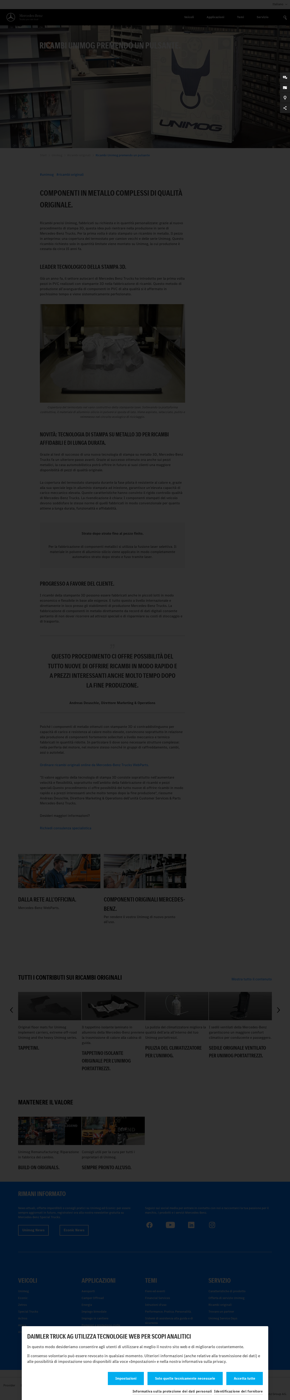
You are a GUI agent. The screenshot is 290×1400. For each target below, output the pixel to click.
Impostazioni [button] (125, 1378)
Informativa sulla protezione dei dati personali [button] (172, 1391)
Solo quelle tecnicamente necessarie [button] (185, 1378)
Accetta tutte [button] (244, 1378)
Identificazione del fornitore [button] (238, 1391)
